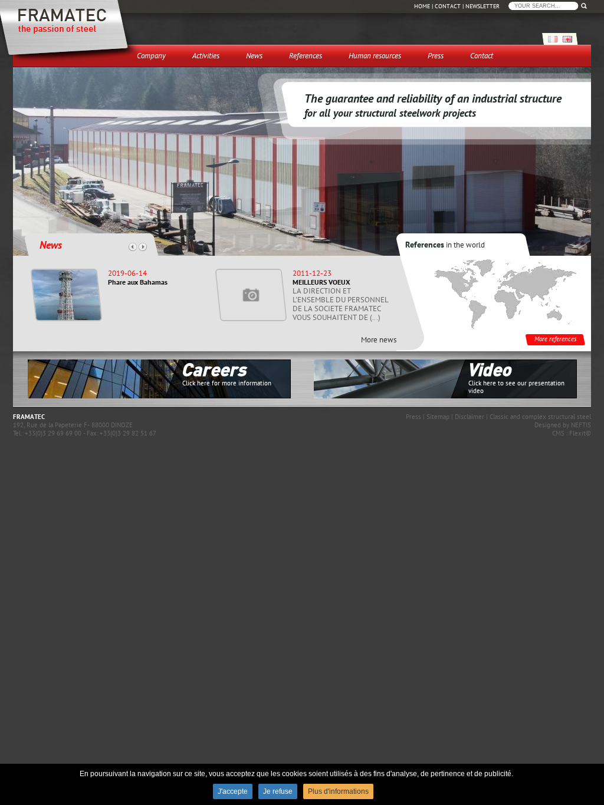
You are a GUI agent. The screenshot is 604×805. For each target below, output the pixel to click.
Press (413, 417)
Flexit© (580, 433)
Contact (448, 6)
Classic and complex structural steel (540, 417)
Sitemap (437, 417)
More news (378, 340)
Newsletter (482, 6)
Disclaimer (469, 417)
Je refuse (278, 791)
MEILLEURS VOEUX (321, 282)
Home (422, 6)
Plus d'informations (338, 791)
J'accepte (233, 791)
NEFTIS (581, 425)
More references (555, 339)
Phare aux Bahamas (138, 282)
